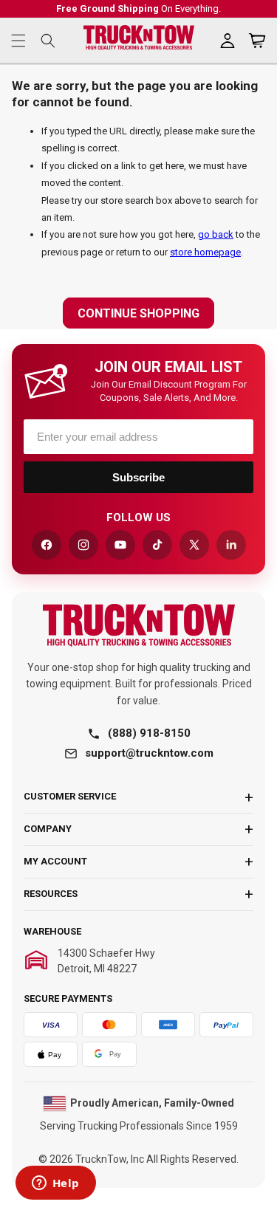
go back (215, 234)
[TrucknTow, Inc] (139, 625)
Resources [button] (51, 893)
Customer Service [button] (70, 796)
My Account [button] (55, 861)
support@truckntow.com (149, 753)
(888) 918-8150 (149, 733)
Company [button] (48, 828)
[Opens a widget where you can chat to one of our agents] (55, 1184)
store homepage (205, 252)
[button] (18, 40)
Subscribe (138, 477)
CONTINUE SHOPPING (138, 313)
